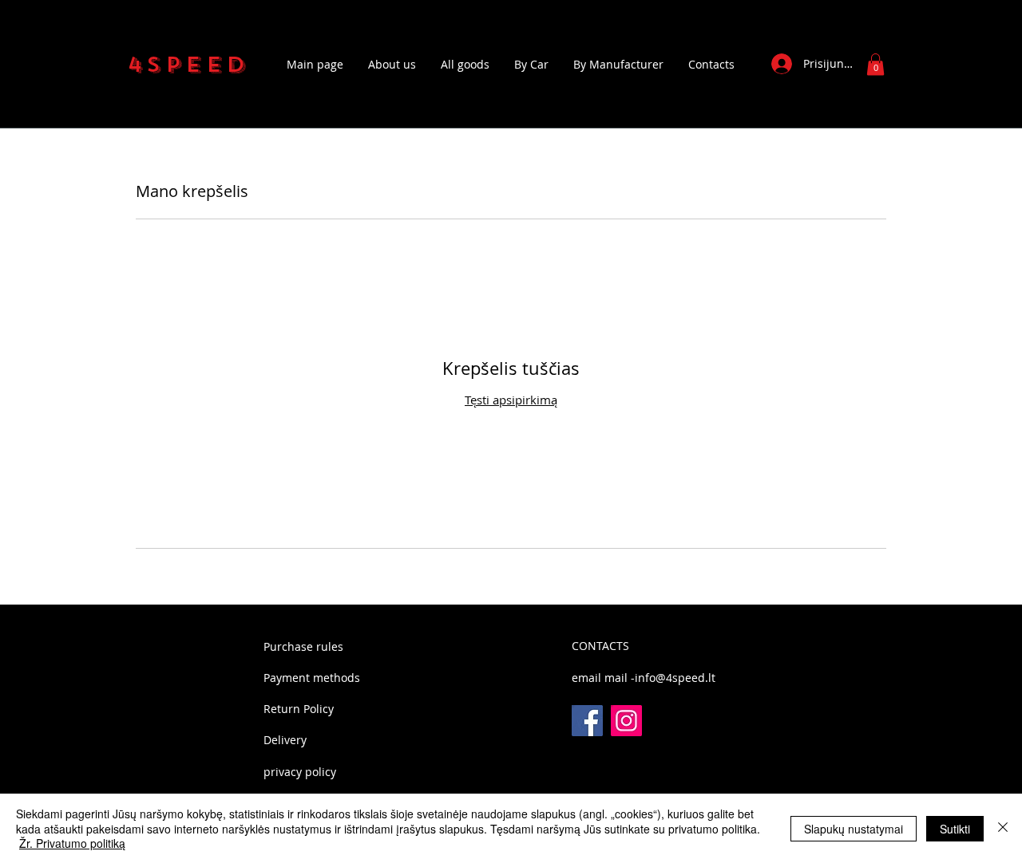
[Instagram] (626, 720)
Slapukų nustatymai (853, 829)
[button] (875, 64)
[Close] (1002, 828)
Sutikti (955, 829)
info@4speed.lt (675, 677)
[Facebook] (587, 720)
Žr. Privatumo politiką (72, 843)
